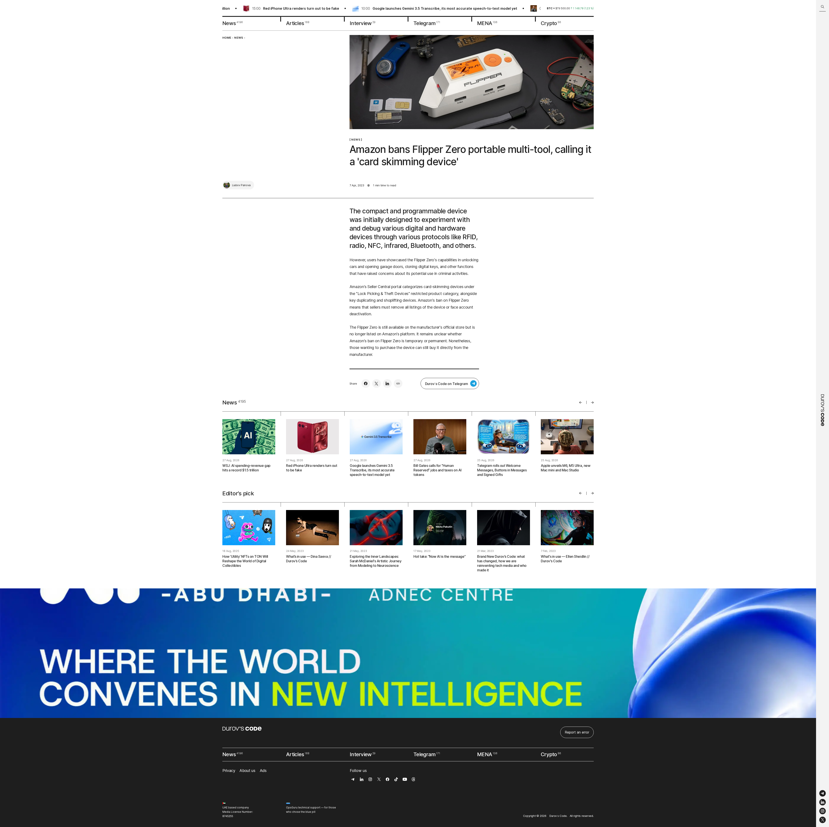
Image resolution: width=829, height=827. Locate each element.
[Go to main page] (822, 413)
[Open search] (822, 6)
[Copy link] (398, 383)
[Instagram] (822, 811)
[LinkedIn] (822, 802)
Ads (263, 770)
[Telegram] (822, 793)
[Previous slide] (580, 402)
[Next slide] (592, 402)
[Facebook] (365, 383)
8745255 (227, 816)
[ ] (356, 139)
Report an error (577, 732)
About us (247, 770)
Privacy (228, 770)
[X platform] (822, 820)
